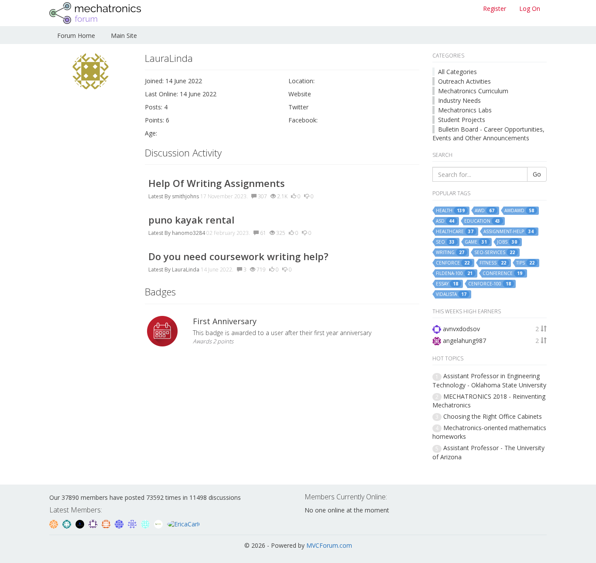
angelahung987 (464, 340)
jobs (507, 242)
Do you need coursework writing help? (238, 256)
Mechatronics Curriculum (473, 91)
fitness (493, 263)
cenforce (452, 263)
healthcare (454, 231)
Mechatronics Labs (465, 110)
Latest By (159, 196)
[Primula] (120, 523)
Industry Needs (459, 100)
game (476, 242)
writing (450, 252)
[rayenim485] (107, 523)
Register (494, 8)
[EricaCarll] (183, 523)
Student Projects (461, 119)
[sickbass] (67, 523)
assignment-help (508, 231)
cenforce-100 (489, 284)
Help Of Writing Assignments (216, 183)
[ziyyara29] (133, 523)
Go (537, 174)
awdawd (519, 210)
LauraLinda (185, 269)
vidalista (451, 294)
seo (445, 242)
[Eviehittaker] (94, 523)
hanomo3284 (188, 233)
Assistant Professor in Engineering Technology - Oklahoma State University (489, 380)
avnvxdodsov (461, 329)
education (482, 221)
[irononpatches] (54, 523)
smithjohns (185, 196)
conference (502, 273)
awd (484, 210)
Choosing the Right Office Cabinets (492, 416)
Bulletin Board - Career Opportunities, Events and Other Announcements (488, 133)
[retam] (146, 523)
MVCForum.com (329, 545)
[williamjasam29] (159, 523)
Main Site (124, 35)
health (450, 210)
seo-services (494, 252)
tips (525, 263)
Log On (529, 8)
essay (447, 284)
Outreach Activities (464, 81)
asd (445, 221)
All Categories (457, 72)
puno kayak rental (191, 219)
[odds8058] (80, 523)
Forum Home (76, 35)
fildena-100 (454, 273)
